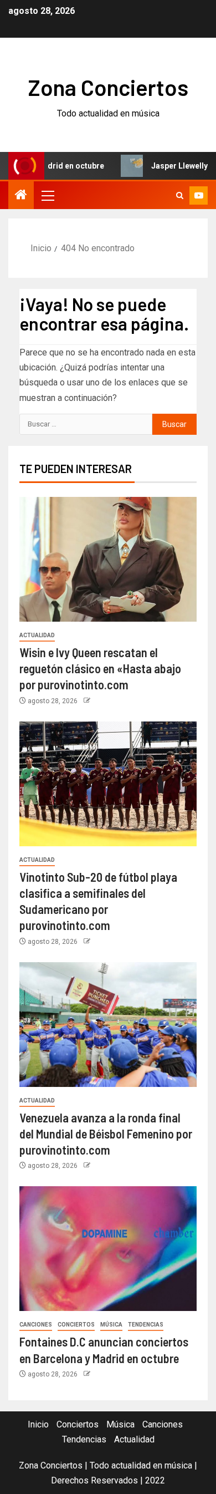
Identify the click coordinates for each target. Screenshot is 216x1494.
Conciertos (76, 1325)
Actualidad (37, 635)
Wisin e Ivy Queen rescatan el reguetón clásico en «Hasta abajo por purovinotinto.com (100, 668)
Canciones (35, 1325)
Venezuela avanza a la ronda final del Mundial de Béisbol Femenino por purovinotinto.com (105, 1133)
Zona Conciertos (108, 87)
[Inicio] (21, 196)
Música (111, 1325)
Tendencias (145, 1325)
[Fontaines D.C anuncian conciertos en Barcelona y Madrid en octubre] (108, 1248)
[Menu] (47, 195)
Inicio (38, 1424)
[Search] (180, 195)
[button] (47, 195)
